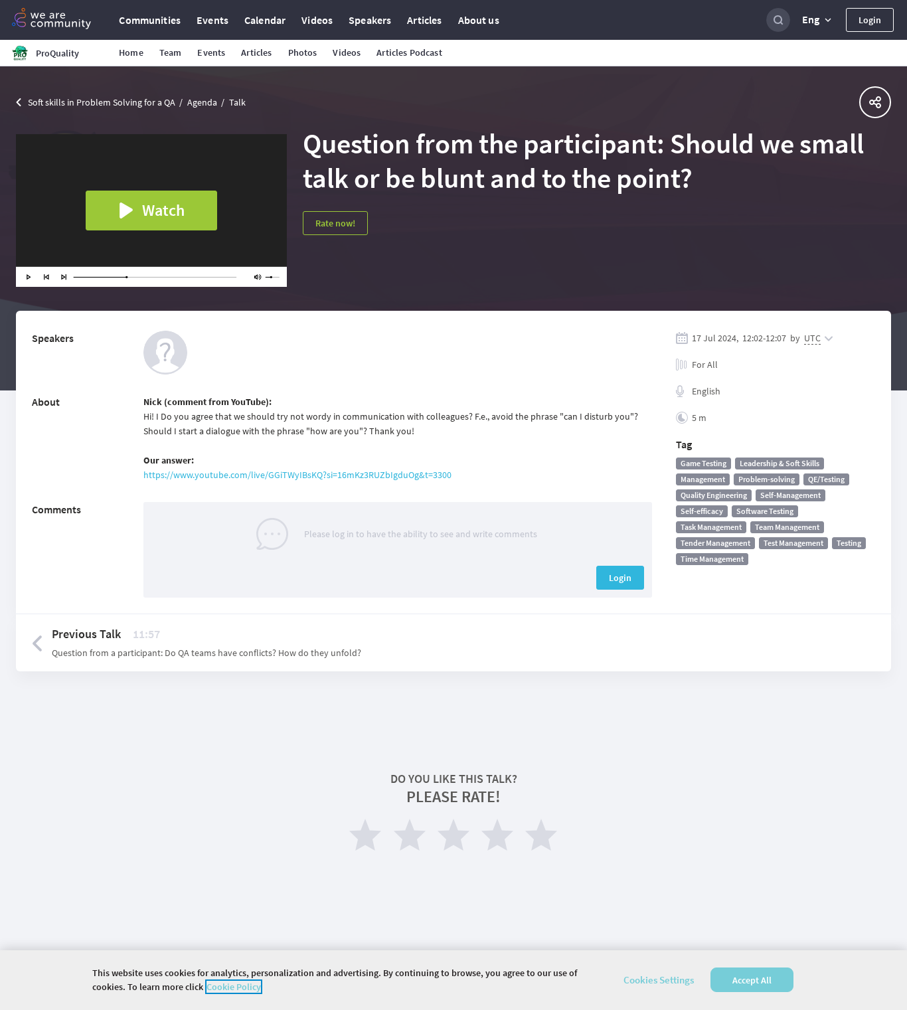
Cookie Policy (233, 987)
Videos (317, 20)
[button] (818, 20)
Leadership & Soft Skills (779, 463)
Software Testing (764, 511)
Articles (424, 20)
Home (131, 52)
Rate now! (335, 223)
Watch (163, 210)
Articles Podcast (409, 52)
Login (870, 20)
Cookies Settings (658, 979)
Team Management (787, 527)
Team (170, 52)
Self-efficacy (702, 511)
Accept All (752, 980)
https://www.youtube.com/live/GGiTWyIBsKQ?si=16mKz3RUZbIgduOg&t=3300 (297, 475)
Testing (849, 543)
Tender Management (715, 543)
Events (212, 20)
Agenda (202, 102)
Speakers (370, 20)
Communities (150, 20)
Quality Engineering (714, 495)
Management (703, 479)
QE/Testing (826, 479)
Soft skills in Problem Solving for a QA (101, 102)
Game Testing (703, 463)
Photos (302, 52)
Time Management (712, 559)
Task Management (711, 527)
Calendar (265, 20)
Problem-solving (766, 479)
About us (478, 20)
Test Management (793, 543)
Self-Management (790, 495)
